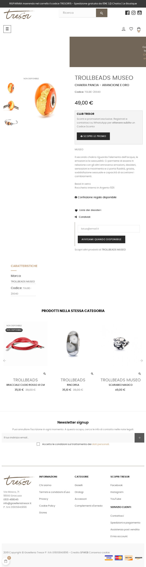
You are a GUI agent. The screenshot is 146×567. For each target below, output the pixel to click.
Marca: (16, 275)
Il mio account (119, 536)
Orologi (79, 492)
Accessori (81, 499)
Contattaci (117, 516)
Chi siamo (45, 485)
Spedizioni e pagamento (125, 523)
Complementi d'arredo (88, 506)
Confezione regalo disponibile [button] (97, 197)
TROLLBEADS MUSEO (104, 78)
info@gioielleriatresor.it (17, 503)
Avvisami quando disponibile (101, 239)
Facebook (116, 485)
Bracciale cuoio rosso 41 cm (25, 385)
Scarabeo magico (121, 385)
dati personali (100, 444)
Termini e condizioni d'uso (54, 492)
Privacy (43, 499)
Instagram (116, 492)
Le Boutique (130, 3)
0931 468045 (10, 499)
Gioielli (79, 485)
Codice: (79, 92)
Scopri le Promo (94, 136)
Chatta (116, 3)
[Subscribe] (139, 438)
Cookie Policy (47, 506)
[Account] (123, 29)
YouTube (115, 499)
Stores (43, 513)
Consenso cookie (99, 552)
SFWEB (84, 552)
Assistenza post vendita (125, 529)
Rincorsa (73, 385)
